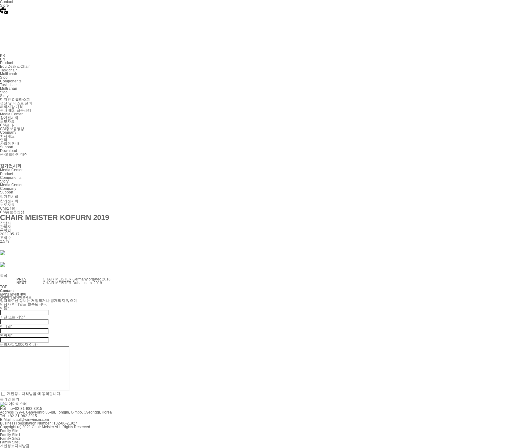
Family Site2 (10, 438)
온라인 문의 (9, 399)
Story (4, 181)
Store (4, 5)
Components (10, 177)
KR (2, 55)
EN (2, 59)
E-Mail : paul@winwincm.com (24, 419)
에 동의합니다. (34, 393)
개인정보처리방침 (21, 393)
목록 (3, 275)
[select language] (46, 52)
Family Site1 (10, 435)
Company (8, 188)
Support (6, 192)
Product (6, 174)
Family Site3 (10, 442)
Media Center (11, 185)
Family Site (9, 431)
